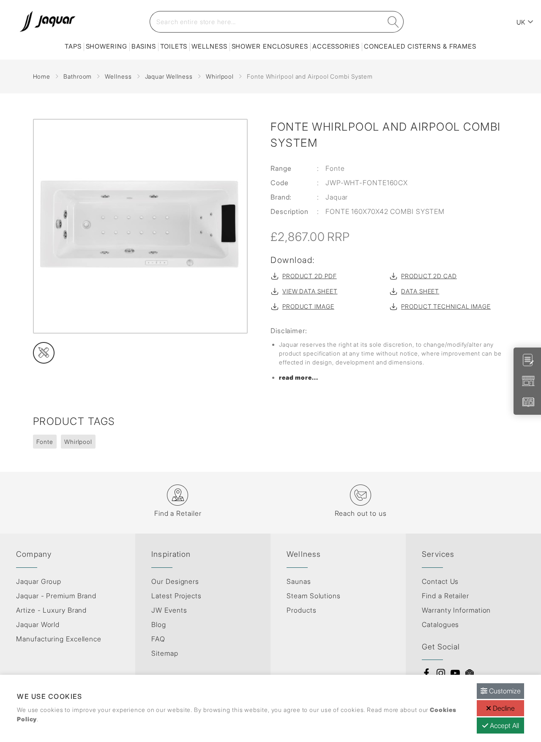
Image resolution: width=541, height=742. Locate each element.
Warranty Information (456, 610)
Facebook (426, 673)
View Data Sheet (310, 291)
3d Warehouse (469, 673)
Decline (503, 708)
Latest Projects (176, 595)
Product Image (308, 306)
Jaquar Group (38, 581)
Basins (143, 46)
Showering (106, 46)
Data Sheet (420, 291)
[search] (393, 22)
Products (301, 610)
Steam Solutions (314, 595)
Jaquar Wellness (169, 76)
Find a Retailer (445, 595)
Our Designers (175, 581)
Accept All (503, 725)
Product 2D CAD (429, 275)
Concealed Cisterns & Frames (420, 46)
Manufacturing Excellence (58, 639)
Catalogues (440, 624)
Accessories (336, 46)
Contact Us (440, 581)
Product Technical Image (446, 306)
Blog (158, 624)
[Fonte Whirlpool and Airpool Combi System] (141, 226)
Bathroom (77, 76)
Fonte (45, 441)
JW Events (169, 610)
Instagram (440, 673)
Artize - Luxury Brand (51, 610)
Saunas (299, 581)
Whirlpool (220, 76)
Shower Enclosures (270, 46)
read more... (298, 377)
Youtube (455, 673)
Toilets (173, 46)
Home (42, 76)
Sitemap (164, 653)
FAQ (158, 639)
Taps (73, 46)
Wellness (209, 46)
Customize (504, 691)
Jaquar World (38, 624)
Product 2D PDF (309, 275)
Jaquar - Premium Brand (56, 595)
